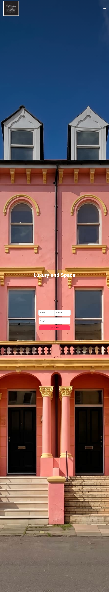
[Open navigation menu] (104, 8)
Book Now (55, 328)
